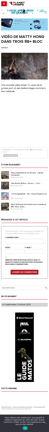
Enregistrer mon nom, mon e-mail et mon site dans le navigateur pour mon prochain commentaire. (24, 262)
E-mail (28, 247)
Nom (8, 247)
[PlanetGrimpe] (17, 3)
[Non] (45, 423)
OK (25, 428)
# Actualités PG (10, 155)
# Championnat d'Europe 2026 (16, 304)
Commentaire (12, 237)
